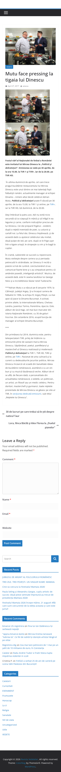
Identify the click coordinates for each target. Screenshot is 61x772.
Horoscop (7, 700)
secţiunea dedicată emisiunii (27, 393)
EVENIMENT (8, 690)
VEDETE (9, 67)
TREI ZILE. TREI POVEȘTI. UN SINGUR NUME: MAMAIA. (28, 582)
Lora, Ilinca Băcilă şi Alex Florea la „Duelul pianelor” (32, 425)
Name (6, 499)
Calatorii (6, 681)
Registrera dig (9, 645)
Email (6, 513)
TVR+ (52, 204)
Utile (4, 729)
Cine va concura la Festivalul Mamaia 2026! (23, 586)
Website (6, 528)
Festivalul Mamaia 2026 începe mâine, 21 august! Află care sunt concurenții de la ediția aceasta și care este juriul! (29, 605)
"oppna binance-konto (13, 634)
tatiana (25, 86)
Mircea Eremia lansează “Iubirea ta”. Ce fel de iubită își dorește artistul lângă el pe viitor (29, 637)
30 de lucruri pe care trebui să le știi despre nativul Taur (30, 414)
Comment (8, 459)
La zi (4, 705)
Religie (5, 710)
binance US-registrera (13, 626)
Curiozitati (7, 686)
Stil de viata (8, 720)
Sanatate (6, 715)
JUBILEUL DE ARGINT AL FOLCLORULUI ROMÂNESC (27, 577)
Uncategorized (9, 724)
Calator (5, 653)
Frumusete (7, 695)
